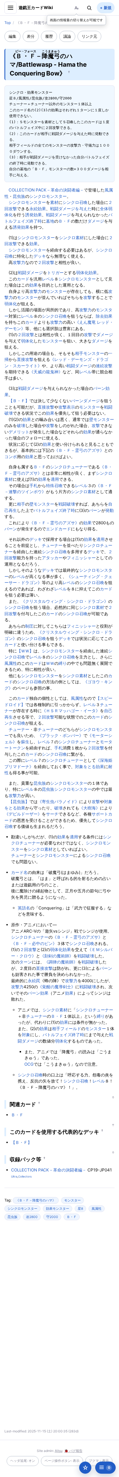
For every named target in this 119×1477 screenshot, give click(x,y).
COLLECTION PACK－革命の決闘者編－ (46, 190)
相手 (79, 353)
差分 (31, 36)
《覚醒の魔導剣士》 (56, 986)
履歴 (49, 36)
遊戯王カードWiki (36, 7)
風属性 (10, 663)
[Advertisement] (59, 1277)
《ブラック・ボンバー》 (60, 735)
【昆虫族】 (19, 801)
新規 (108, 7)
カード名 (19, 872)
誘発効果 (33, 214)
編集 (12, 36)
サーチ (52, 814)
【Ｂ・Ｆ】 (19, 400)
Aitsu (59, 1451)
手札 (33, 485)
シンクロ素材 (71, 237)
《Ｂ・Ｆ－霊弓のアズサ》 (79, 450)
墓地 (50, 221)
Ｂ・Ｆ (64, 221)
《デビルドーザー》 (23, 814)
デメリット (19, 431)
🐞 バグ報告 (73, 1451)
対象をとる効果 (89, 766)
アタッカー (52, 557)
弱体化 (82, 272)
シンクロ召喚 (75, 202)
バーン (99, 388)
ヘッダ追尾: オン (22, 1461)
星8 (80, 1208)
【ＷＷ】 (25, 651)
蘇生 (25, 741)
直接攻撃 (25, 359)
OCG (28, 1064)
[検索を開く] (89, 7)
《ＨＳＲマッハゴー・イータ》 (71, 710)
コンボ (10, 456)
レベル (48, 279)
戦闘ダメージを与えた (71, 208)
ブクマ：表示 (99, 1461)
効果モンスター (57, 1208)
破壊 (21, 425)
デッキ (39, 256)
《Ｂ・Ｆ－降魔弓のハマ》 (36, 1200)
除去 (100, 316)
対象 (26, 1034)
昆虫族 (19, 196)
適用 (55, 479)
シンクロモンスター (48, 196)
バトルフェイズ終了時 (54, 510)
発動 (109, 510)
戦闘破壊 (66, 504)
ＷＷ (50, 663)
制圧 (29, 626)
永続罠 (34, 980)
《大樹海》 (89, 808)
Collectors (25, 1176)
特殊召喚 (54, 485)
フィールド (70, 1028)
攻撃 (87, 297)
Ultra (14, 1176)
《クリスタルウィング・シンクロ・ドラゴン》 (64, 601)
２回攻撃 (46, 262)
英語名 (24, 908)
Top (7, 22)
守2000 (52, 1217)
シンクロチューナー (68, 466)
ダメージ (95, 221)
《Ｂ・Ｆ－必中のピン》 (34, 943)
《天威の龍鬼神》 (46, 371)
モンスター (56, 291)
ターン (25, 962)
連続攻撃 (104, 365)
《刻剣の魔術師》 (56, 955)
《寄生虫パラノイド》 (58, 801)
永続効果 (37, 208)
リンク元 (89, 36)
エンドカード (58, 528)
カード (23, 279)
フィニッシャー (81, 557)
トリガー (55, 272)
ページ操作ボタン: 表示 (62, 1461)
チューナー (52, 545)
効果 (33, 243)
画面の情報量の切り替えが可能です (76, 20)
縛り (62, 663)
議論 (67, 36)
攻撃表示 (66, 407)
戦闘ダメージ (58, 214)
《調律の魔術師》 (60, 962)
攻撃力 (19, 262)
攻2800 (32, 1217)
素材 (54, 202)
